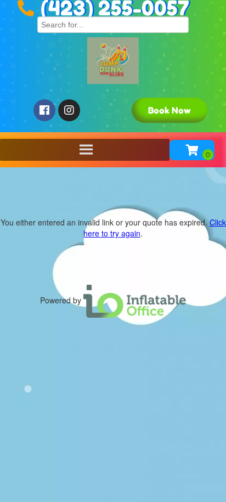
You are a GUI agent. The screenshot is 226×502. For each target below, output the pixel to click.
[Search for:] (113, 23)
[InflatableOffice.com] (135, 300)
